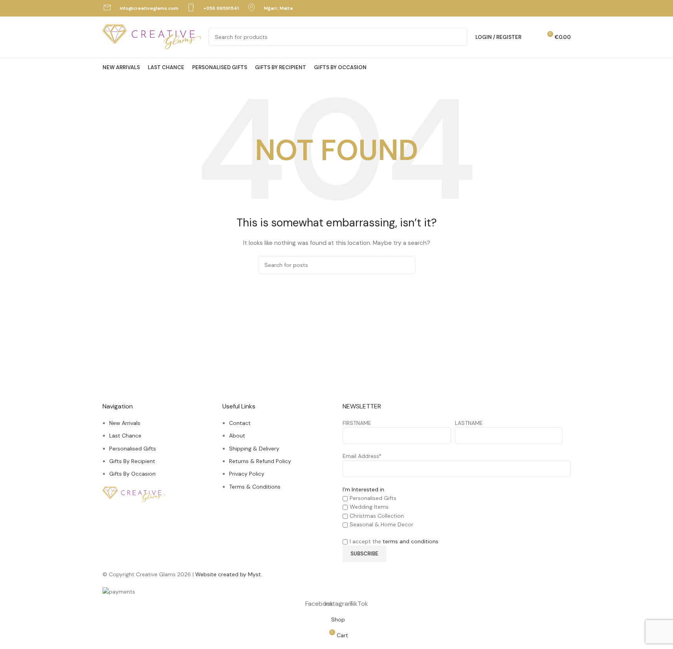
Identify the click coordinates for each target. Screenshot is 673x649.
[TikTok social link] (565, 8)
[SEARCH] (458, 37)
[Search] (532, 37)
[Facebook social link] (546, 8)
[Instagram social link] (556, 8)
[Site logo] (152, 36)
